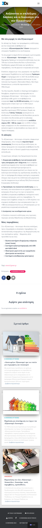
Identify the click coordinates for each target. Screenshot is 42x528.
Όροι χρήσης (30, 513)
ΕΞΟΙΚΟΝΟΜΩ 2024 (11, 523)
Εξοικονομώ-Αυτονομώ (17, 271)
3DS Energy (16, 518)
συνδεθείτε (23, 308)
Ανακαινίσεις (8, 476)
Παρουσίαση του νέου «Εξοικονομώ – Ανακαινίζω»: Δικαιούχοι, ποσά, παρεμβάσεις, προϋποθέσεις (18, 482)
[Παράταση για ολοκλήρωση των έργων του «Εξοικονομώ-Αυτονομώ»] (21, 402)
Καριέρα (10, 518)
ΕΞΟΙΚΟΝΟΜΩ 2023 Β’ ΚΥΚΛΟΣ (28, 518)
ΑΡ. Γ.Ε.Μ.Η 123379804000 (15, 513)
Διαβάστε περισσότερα (12, 383)
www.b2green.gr (10, 265)
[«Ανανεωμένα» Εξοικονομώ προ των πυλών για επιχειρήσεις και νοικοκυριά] (21, 343)
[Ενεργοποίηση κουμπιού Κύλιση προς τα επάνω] (38, 524)
